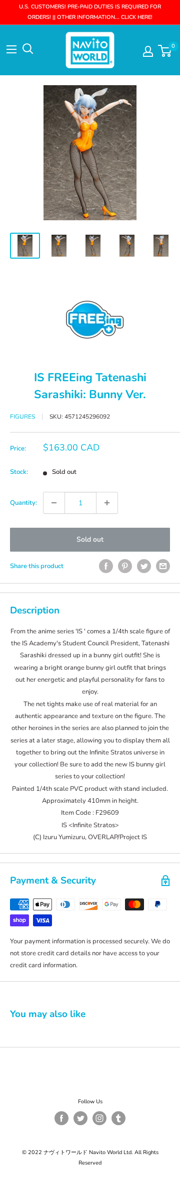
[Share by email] (163, 566)
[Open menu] (11, 49)
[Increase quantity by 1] (107, 502)
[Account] (148, 51)
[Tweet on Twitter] (144, 566)
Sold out (90, 539)
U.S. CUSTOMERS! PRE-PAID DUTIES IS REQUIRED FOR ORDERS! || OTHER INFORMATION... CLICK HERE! (90, 12)
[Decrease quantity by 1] (54, 502)
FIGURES (22, 417)
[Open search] (28, 48)
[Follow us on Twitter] (81, 1118)
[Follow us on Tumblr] (119, 1118)
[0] (165, 51)
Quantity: (23, 502)
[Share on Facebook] (106, 566)
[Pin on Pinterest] (125, 566)
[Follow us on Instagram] (99, 1118)
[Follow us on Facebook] (61, 1118)
